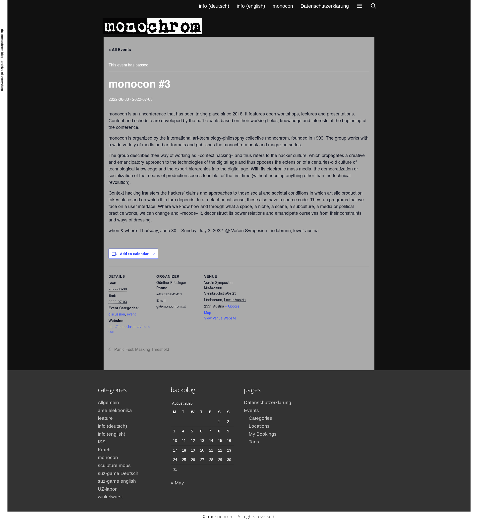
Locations (259, 426)
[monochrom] (152, 26)
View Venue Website (220, 317)
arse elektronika (115, 410)
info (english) (251, 6)
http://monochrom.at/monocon (129, 329)
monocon (283, 6)
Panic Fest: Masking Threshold (141, 349)
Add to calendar (134, 253)
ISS (102, 441)
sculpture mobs (114, 465)
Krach (104, 449)
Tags (254, 441)
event (131, 314)
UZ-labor (107, 489)
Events (251, 410)
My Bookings (263, 434)
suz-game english (117, 481)
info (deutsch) (214, 6)
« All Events (120, 49)
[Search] (373, 6)
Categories (260, 418)
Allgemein (108, 402)
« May (177, 482)
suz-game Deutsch (118, 473)
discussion (117, 314)
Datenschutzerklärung (324, 6)
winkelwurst (110, 496)
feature (105, 418)
